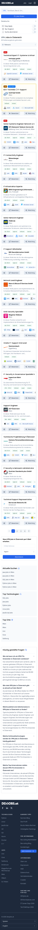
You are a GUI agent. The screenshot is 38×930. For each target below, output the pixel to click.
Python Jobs (7, 605)
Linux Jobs (6, 609)
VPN (3, 37)
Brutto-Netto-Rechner (28, 825)
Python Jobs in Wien (9, 583)
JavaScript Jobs (8, 613)
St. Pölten (4, 882)
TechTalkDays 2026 (27, 907)
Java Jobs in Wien (8, 572)
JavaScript (4, 825)
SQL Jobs (6, 598)
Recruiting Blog (25, 843)
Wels (3, 874)
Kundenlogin (24, 847)
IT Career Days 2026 (27, 903)
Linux (3, 822)
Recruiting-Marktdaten (28, 840)
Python (3, 818)
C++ (2, 844)
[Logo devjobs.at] (7, 3)
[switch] (34, 26)
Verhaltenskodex (26, 876)
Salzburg (6, 638)
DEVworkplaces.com (27, 900)
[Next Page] (28, 531)
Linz (4, 631)
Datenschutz (24, 872)
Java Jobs (6, 602)
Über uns (23, 861)
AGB (21, 869)
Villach (3, 878)
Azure (3, 836)
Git (2, 833)
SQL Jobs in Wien (8, 580)
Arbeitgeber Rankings (28, 829)
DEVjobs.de (24, 896)
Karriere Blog (25, 818)
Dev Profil (23, 822)
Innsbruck (5, 865)
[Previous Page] (9, 531)
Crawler (23, 880)
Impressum (24, 865)
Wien (4, 624)
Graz (4, 635)
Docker (4, 840)
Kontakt (23, 884)
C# (2, 829)
